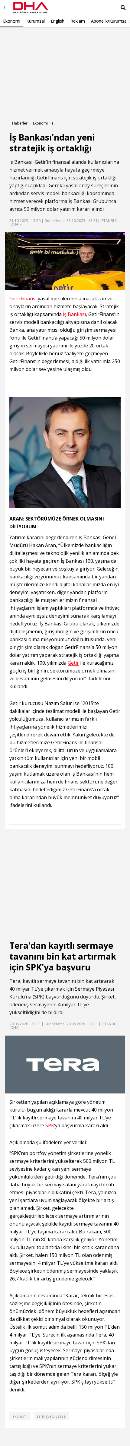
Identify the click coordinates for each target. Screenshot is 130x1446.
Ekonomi (11, 21)
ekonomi (20, 1416)
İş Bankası (20, 162)
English (57, 21)
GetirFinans (50, 177)
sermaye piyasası (51, 1416)
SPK (38, 996)
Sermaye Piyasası (94, 989)
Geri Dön (19, 36)
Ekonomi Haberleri (45, 123)
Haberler (20, 123)
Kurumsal (35, 21)
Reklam (77, 21)
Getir (40, 162)
